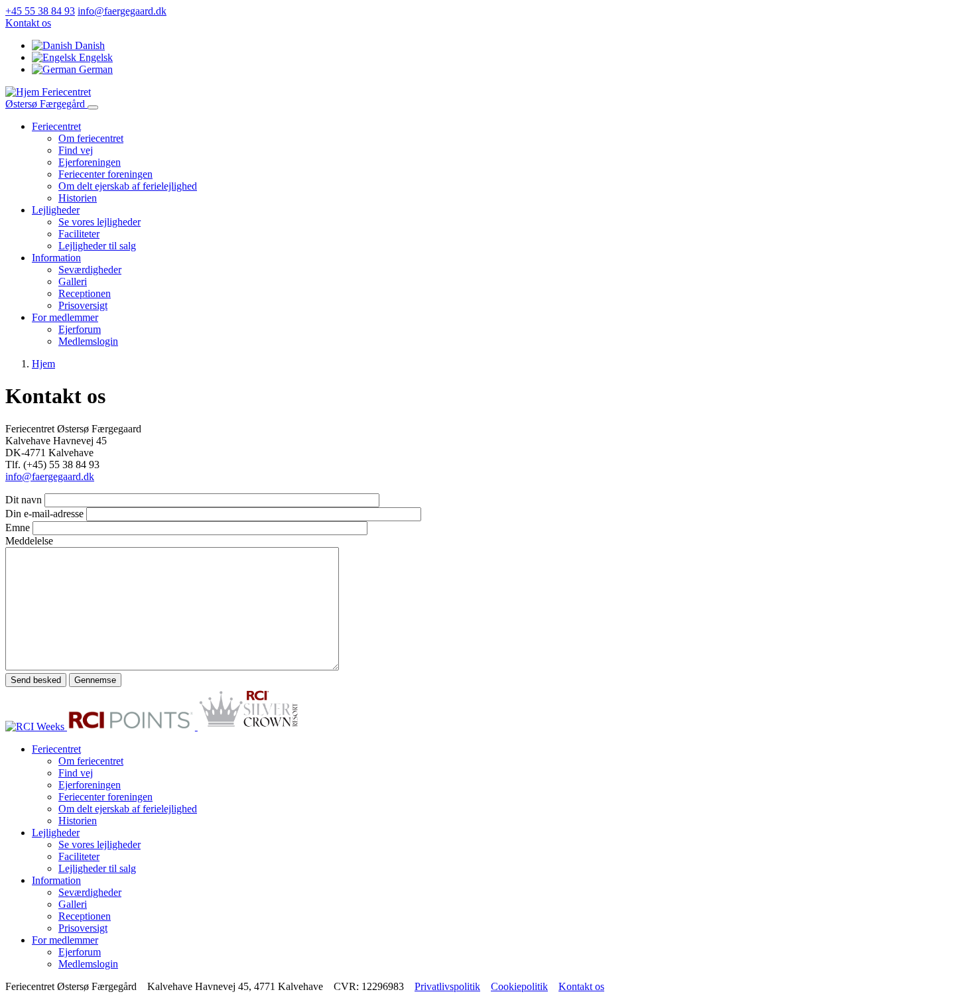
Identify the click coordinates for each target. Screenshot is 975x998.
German (94, 69)
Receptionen (84, 293)
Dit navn (23, 499)
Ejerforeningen (89, 162)
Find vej (75, 150)
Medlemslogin (88, 341)
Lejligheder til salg (97, 245)
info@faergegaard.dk (122, 11)
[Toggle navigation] (93, 107)
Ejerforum (79, 329)
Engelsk (94, 57)
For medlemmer (65, 317)
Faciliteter (78, 233)
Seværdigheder (89, 269)
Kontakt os (28, 23)
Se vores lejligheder (99, 221)
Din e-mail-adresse (44, 513)
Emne (17, 527)
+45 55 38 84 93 (40, 11)
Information (56, 257)
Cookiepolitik (519, 986)
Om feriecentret (90, 138)
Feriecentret (56, 126)
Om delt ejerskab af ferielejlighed (127, 186)
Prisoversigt (82, 305)
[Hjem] (23, 91)
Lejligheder (56, 210)
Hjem (43, 363)
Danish (88, 45)
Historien (77, 198)
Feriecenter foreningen (105, 174)
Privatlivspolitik (447, 986)
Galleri (72, 281)
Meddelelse (29, 540)
